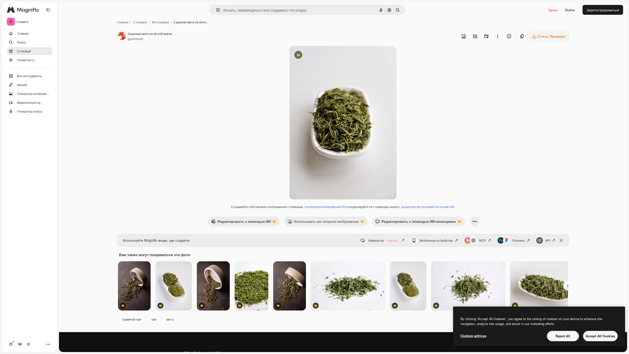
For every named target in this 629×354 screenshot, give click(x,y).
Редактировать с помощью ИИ (241, 222)
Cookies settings (473, 335)
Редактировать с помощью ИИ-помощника (415, 222)
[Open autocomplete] (216, 10)
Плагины (518, 240)
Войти (570, 9)
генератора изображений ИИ (325, 207)
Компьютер (383, 240)
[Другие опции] (497, 36)
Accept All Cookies (600, 336)
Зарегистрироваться (602, 9)
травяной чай (131, 319)
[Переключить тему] (28, 344)
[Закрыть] (561, 240)
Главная (123, 22)
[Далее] (567, 285)
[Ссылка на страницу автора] (121, 36)
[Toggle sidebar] (48, 10)
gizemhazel (135, 39)
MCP (482, 240)
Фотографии (160, 22)
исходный (322, 55)
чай (153, 319)
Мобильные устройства (436, 240)
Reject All (563, 336)
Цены (553, 9)
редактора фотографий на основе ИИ (427, 207)
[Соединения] (11, 344)
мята (170, 319)
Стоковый (140, 22)
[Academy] (20, 344)
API (547, 240)
